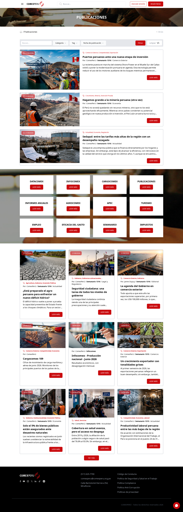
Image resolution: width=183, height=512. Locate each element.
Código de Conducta (127, 474)
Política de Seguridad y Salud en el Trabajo (137, 478)
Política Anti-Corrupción (128, 487)
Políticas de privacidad (127, 492)
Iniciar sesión (138, 4)
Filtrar (140, 43)
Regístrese (156, 4)
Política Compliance (126, 483)
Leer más (153, 77)
